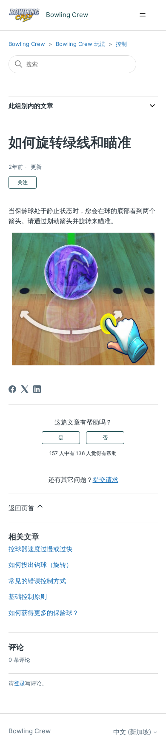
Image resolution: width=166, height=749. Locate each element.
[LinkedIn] (37, 389)
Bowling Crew (27, 43)
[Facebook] (12, 389)
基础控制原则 (28, 596)
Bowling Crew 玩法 (80, 43)
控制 (121, 43)
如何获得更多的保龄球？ (44, 613)
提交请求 (105, 480)
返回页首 (22, 508)
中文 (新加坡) (133, 731)
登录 (19, 683)
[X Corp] (25, 389)
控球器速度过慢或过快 (40, 549)
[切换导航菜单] (143, 15)
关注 (22, 182)
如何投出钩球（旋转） (40, 565)
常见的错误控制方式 (37, 581)
